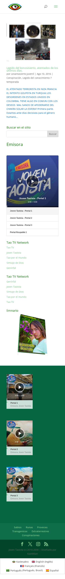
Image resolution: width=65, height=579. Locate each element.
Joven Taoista (13, 252)
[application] (32, 181)
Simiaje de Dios (15, 262)
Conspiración (13, 77)
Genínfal (11, 267)
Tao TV (10, 247)
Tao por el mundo (16, 257)
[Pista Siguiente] (45, 181)
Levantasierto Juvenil (22, 73)
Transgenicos (19, 531)
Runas (29, 527)
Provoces (42, 527)
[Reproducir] (33, 181)
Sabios (18, 527)
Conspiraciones (31, 535)
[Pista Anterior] (20, 181)
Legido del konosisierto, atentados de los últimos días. (32, 69)
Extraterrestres (40, 531)
